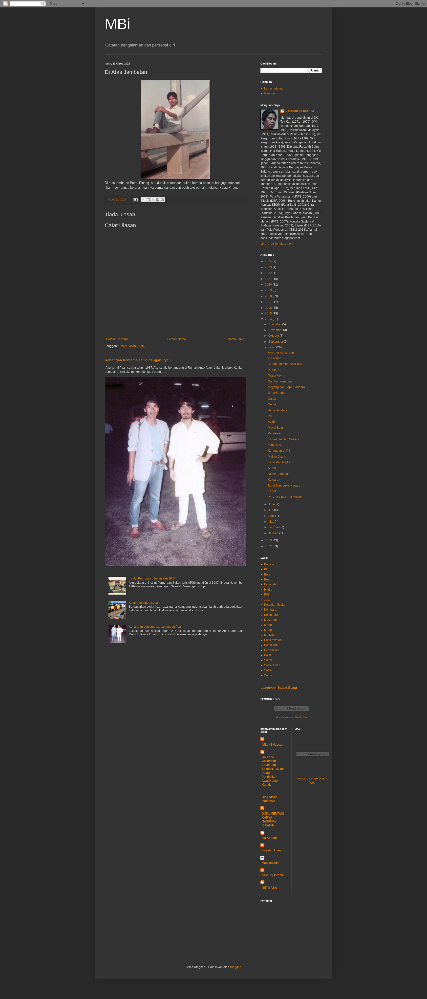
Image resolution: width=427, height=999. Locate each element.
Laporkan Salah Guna (278, 687)
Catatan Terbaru (117, 339)
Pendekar (274, 433)
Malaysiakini (270, 863)
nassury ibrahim (273, 875)
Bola (267, 574)
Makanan (270, 620)
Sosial (268, 670)
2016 (269, 308)
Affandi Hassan (272, 744)
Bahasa (269, 564)
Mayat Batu (275, 427)
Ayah (271, 421)
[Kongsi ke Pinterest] (162, 199)
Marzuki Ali (275, 445)
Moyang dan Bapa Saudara (286, 387)
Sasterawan (272, 665)
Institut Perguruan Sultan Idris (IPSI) (152, 578)
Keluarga (274, 479)
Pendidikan (271, 650)
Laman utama (176, 339)
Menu (268, 625)
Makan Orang (277, 456)
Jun (271, 510)
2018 (269, 296)
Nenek (272, 404)
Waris (268, 675)
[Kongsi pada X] (152, 199)
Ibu (270, 416)
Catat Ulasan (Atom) (132, 346)
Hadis (268, 589)
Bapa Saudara (277, 393)
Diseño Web (301, 717)
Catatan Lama (234, 339)
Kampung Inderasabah (144, 602)
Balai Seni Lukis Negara (284, 485)
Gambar (269, 93)
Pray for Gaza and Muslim (285, 497)
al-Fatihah (274, 358)
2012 (269, 546)
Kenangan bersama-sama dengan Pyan (138, 360)
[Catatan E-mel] (135, 199)
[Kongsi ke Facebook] (157, 199)
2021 (269, 279)
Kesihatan (271, 615)
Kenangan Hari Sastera (283, 439)
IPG (266, 594)
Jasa (267, 599)
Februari (274, 527)
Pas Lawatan (273, 640)
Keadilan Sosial (274, 604)
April (271, 516)
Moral (268, 630)
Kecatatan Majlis (279, 462)
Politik (268, 655)
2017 (269, 302)
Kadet (272, 491)
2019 (269, 290)
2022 (269, 273)
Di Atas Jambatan (279, 474)
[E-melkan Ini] (143, 199)
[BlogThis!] (148, 199)
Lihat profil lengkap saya (276, 243)
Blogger (235, 967)
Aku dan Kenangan (281, 352)
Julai (272, 504)
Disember (275, 324)
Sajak (268, 660)
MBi (117, 24)
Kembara (270, 609)
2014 (269, 319)
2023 (269, 267)
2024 (269, 261)
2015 (269, 313)
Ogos (272, 347)
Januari (273, 533)
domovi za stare (285, 717)
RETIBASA (269, 887)
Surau (272, 468)
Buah (267, 579)
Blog (267, 569)
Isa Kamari (269, 838)
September (276, 341)
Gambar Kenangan (281, 381)
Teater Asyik (276, 375)
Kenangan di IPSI (279, 450)
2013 (269, 540)
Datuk (272, 398)
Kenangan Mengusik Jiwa (285, 364)
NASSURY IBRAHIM (299, 111)
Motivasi (269, 635)
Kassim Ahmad (272, 850)
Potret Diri (274, 370)
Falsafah (270, 584)
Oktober (274, 335)
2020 (269, 284)
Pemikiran (271, 645)
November (275, 330)
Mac (271, 521)
